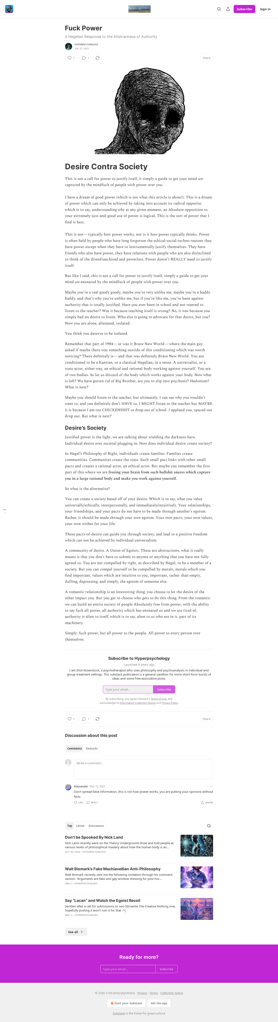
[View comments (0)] (104, 920)
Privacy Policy (170, 703)
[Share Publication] (228, 9)
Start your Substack (128, 1003)
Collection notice (171, 993)
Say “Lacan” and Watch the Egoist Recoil (102, 900)
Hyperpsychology (86, 44)
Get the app (159, 1003)
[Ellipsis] (211, 786)
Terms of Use (158, 699)
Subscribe (244, 9)
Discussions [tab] (96, 826)
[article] (139, 847)
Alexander (81, 786)
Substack (119, 1013)
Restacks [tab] (92, 748)
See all (73, 932)
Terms (154, 993)
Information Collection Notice (138, 703)
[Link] (59, 166)
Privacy (142, 993)
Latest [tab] (80, 826)
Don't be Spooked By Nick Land (94, 837)
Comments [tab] (74, 748)
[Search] (219, 9)
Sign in (265, 9)
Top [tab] (69, 826)
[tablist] (82, 748)
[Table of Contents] (4, 511)
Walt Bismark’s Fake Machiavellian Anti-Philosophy (113, 869)
